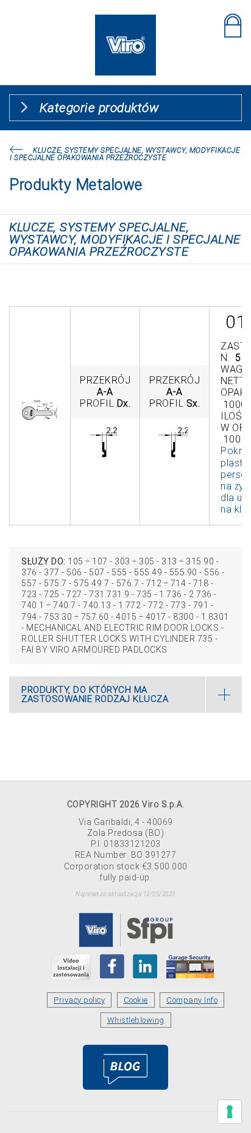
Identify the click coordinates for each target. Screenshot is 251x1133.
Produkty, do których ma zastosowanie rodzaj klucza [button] (94, 694)
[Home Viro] (125, 21)
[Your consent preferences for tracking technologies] (229, 1111)
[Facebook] (112, 966)
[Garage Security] (190, 966)
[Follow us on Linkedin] (145, 966)
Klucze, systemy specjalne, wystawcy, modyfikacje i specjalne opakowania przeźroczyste (125, 154)
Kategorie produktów (99, 107)
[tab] (125, 694)
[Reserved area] (232, 25)
